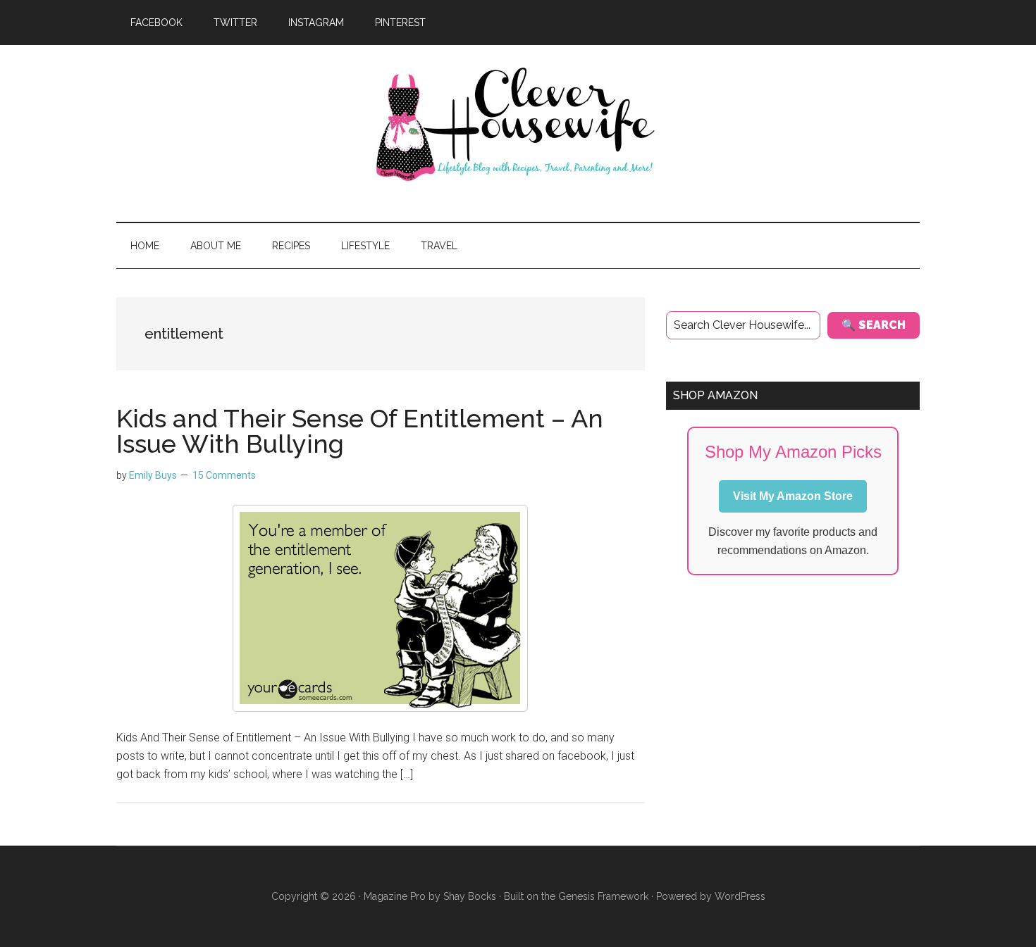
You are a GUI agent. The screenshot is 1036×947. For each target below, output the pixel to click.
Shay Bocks (469, 896)
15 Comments (224, 475)
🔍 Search (873, 325)
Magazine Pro (395, 896)
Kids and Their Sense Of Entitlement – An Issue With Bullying (359, 430)
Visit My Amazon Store (793, 496)
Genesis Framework (603, 896)
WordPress (740, 896)
